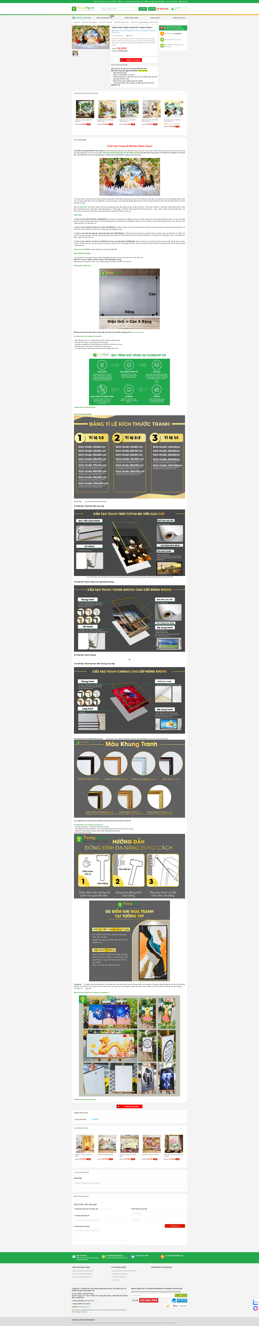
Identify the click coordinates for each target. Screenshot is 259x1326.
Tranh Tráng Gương (131, 18)
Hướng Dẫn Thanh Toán (119, 1274)
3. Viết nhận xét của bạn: (82, 1226)
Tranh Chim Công (154, 1323)
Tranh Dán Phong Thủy (121, 22)
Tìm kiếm (143, 9)
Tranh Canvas (155, 18)
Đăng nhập (183, 1)
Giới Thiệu (115, 1280)
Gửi (181, 1295)
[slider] (105, 1209)
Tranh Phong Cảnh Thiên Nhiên (168, 1323)
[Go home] (83, 8)
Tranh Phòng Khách (90, 1323)
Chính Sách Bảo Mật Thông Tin (82, 1274)
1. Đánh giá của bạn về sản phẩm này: (86, 1209)
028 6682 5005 (162, 9)
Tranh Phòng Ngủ (101, 1323)
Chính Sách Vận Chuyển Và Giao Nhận (124, 1271)
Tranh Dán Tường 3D (105, 22)
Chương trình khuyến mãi (135, 1)
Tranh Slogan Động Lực (104, 18)
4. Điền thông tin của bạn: (139, 1209)
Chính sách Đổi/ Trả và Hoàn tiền (83, 1271)
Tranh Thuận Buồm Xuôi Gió (141, 1323)
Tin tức (122, 1)
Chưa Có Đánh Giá (117, 35)
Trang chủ (76, 22)
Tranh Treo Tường (99, 1)
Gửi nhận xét (175, 1226)
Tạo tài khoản (173, 1)
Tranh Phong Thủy (179, 18)
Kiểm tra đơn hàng (151, 1)
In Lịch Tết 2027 (111, 1)
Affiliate (163, 1)
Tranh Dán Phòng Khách (89, 22)
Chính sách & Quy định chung (82, 1277)
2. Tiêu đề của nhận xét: (82, 1215)
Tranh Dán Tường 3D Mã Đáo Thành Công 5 (144, 22)
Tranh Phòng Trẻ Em (112, 1323)
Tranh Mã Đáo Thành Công (126, 1323)
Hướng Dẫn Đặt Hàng (119, 1277)
